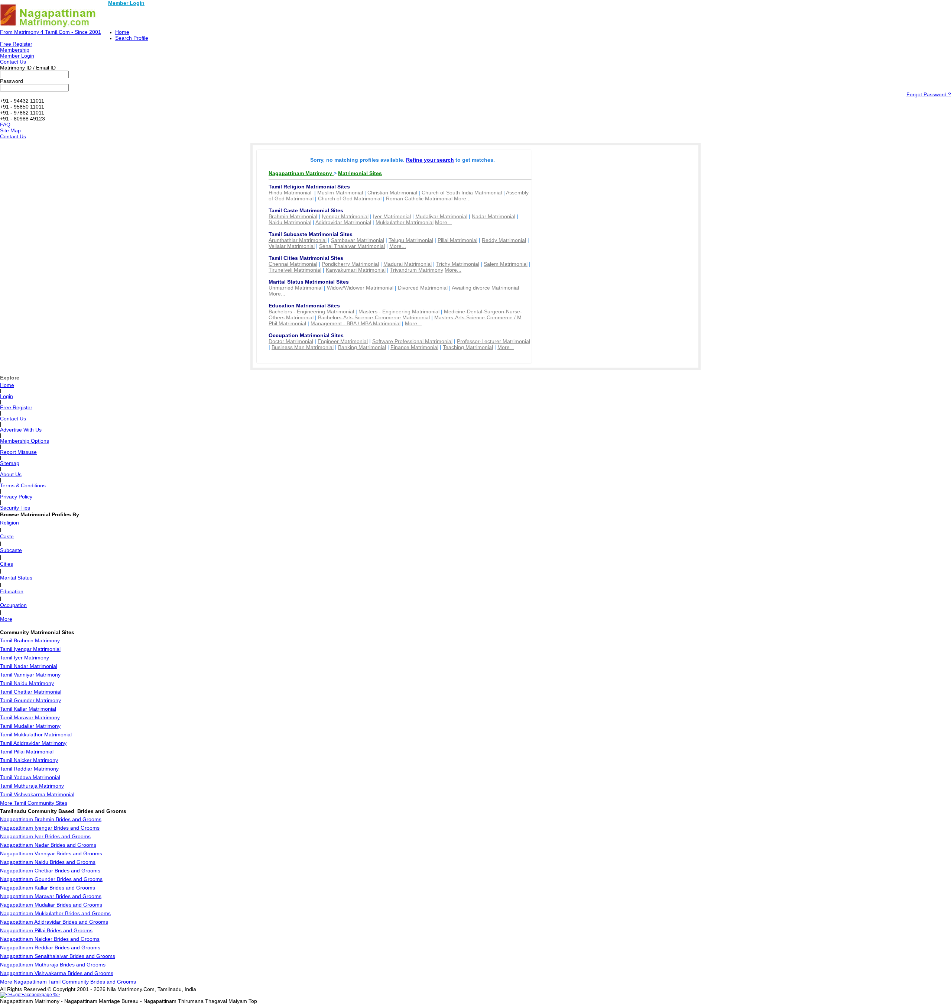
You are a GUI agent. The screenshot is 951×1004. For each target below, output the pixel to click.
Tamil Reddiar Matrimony (29, 769)
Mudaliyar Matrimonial (441, 216)
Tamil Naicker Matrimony (29, 760)
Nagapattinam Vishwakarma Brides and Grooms (56, 973)
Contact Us (13, 62)
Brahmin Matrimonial (293, 216)
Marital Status (16, 578)
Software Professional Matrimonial (412, 341)
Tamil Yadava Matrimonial (30, 777)
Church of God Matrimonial (350, 198)
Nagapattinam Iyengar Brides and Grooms (50, 828)
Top (253, 1001)
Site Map (10, 130)
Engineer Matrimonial (343, 341)
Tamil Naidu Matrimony (27, 683)
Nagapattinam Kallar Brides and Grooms (47, 888)
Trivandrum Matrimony (416, 270)
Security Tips (15, 508)
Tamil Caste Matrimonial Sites (306, 210)
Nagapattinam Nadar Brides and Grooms (48, 845)
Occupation (13, 605)
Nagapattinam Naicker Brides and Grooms (50, 939)
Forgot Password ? (928, 94)
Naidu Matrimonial (290, 222)
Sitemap (9, 463)
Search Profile (131, 38)
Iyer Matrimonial (392, 216)
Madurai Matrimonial (407, 264)
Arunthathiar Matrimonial (298, 240)
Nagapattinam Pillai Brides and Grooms (46, 930)
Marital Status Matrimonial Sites (309, 282)
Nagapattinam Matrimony (301, 173)
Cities (6, 564)
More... (462, 198)
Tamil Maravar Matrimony (30, 717)
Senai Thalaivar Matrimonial (352, 246)
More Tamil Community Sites (33, 803)
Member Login (126, 3)
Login (6, 396)
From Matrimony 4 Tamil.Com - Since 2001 (50, 32)
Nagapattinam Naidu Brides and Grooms (47, 862)
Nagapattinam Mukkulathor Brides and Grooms (55, 913)
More (6, 619)
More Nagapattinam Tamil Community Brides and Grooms (68, 982)
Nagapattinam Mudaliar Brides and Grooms (51, 905)
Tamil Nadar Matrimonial (28, 666)
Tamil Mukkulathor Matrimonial (36, 734)
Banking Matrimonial (362, 347)
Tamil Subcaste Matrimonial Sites (311, 234)
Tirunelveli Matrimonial (295, 270)
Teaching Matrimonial (468, 347)
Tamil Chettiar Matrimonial (30, 692)
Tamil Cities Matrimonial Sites (306, 258)
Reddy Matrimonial (504, 240)
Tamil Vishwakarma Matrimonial (37, 794)
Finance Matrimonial (414, 347)
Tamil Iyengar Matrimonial (30, 649)
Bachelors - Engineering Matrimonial (311, 311)
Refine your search (430, 160)
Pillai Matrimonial (457, 240)
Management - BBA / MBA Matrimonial (355, 323)
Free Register (16, 44)
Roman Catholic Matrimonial (419, 198)
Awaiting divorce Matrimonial (485, 288)
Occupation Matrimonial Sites (306, 335)
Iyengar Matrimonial (345, 216)
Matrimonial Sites (360, 173)
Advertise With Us (21, 430)
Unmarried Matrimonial (295, 288)
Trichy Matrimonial (457, 264)
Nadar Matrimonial (493, 216)
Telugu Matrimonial (411, 240)
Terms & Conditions (23, 485)
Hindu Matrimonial (290, 193)
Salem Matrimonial (506, 264)
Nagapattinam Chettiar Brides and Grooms (50, 871)
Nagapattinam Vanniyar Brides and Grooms (51, 853)
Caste (7, 536)
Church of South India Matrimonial (462, 193)
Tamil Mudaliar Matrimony (30, 726)
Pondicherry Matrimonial (350, 264)
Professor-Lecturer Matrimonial (493, 341)
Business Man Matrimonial (303, 347)
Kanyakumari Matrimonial (356, 270)
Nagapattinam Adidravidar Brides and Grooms (54, 922)
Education (11, 591)
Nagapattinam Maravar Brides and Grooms (50, 896)
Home (122, 32)
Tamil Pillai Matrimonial (26, 752)
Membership (14, 50)
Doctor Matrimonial (291, 341)
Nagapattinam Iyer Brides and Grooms (45, 836)
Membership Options (24, 441)
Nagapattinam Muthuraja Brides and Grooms (53, 965)
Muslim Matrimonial (340, 193)
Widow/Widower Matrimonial (360, 288)
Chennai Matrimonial (293, 264)
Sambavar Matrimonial (357, 240)
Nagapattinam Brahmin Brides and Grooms (50, 819)
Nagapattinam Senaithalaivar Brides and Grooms (57, 956)
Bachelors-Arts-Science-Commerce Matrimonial (374, 317)
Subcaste (11, 550)
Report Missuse (18, 452)
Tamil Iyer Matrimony (24, 658)
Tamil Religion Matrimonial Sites (309, 187)
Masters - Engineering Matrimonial (398, 311)
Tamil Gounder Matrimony (30, 700)
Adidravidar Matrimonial (343, 222)
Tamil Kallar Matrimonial (28, 709)
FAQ (5, 124)
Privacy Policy (16, 497)
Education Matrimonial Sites (304, 306)
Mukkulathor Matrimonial (405, 222)
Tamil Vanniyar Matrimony (30, 675)
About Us (11, 474)
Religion (9, 523)
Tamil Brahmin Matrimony (30, 640)
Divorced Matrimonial (423, 288)
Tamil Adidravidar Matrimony (33, 743)
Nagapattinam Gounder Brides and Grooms (51, 879)
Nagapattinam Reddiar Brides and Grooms (50, 947)
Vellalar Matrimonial (292, 246)
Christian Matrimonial (392, 193)
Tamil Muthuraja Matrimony (32, 786)
